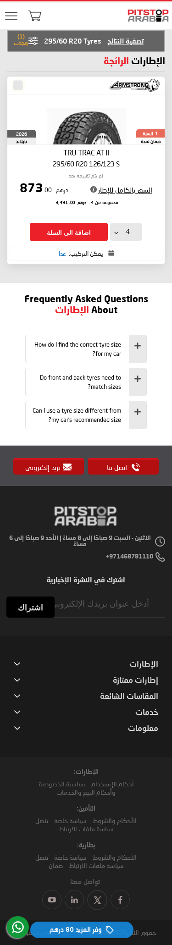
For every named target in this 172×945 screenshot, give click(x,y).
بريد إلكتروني (43, 467)
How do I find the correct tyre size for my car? (77, 349)
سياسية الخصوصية (62, 784)
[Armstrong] (135, 85)
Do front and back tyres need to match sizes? (80, 382)
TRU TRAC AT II (86, 158)
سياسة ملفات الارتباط (86, 829)
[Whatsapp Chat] (18, 927)
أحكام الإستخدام (112, 784)
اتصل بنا (118, 467)
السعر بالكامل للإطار (125, 190)
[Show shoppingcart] (34, 15)
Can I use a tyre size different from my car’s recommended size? (77, 415)
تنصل (41, 820)
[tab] (86, 349)
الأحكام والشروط (115, 820)
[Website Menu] (11, 16)
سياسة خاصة (70, 820)
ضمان (56, 865)
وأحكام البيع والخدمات (86, 792)
